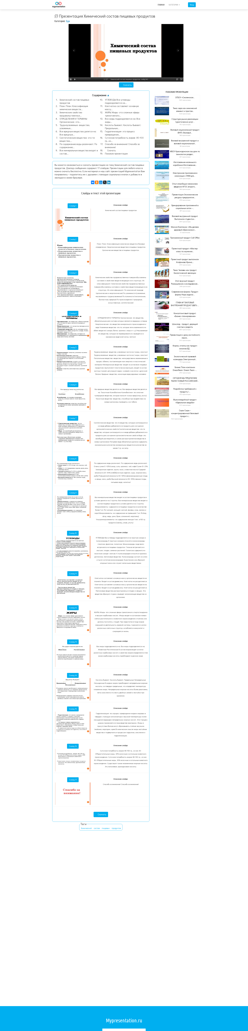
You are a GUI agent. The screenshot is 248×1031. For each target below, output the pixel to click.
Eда (68, 21)
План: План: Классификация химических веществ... (74, 107)
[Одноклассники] (96, 182)
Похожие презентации (116, 153)
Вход (192, 4)
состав (97, 828)
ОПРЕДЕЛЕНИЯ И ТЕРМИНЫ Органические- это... (73, 120)
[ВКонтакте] (92, 182)
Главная (161, 5)
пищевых (106, 828)
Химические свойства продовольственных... (71, 114)
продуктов (116, 828)
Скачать (127, 84)
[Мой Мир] (100, 182)
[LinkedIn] (109, 182)
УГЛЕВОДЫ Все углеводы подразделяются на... (117, 101)
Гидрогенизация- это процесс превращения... (120, 133)
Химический (86, 828)
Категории (174, 5)
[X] (104, 182)
